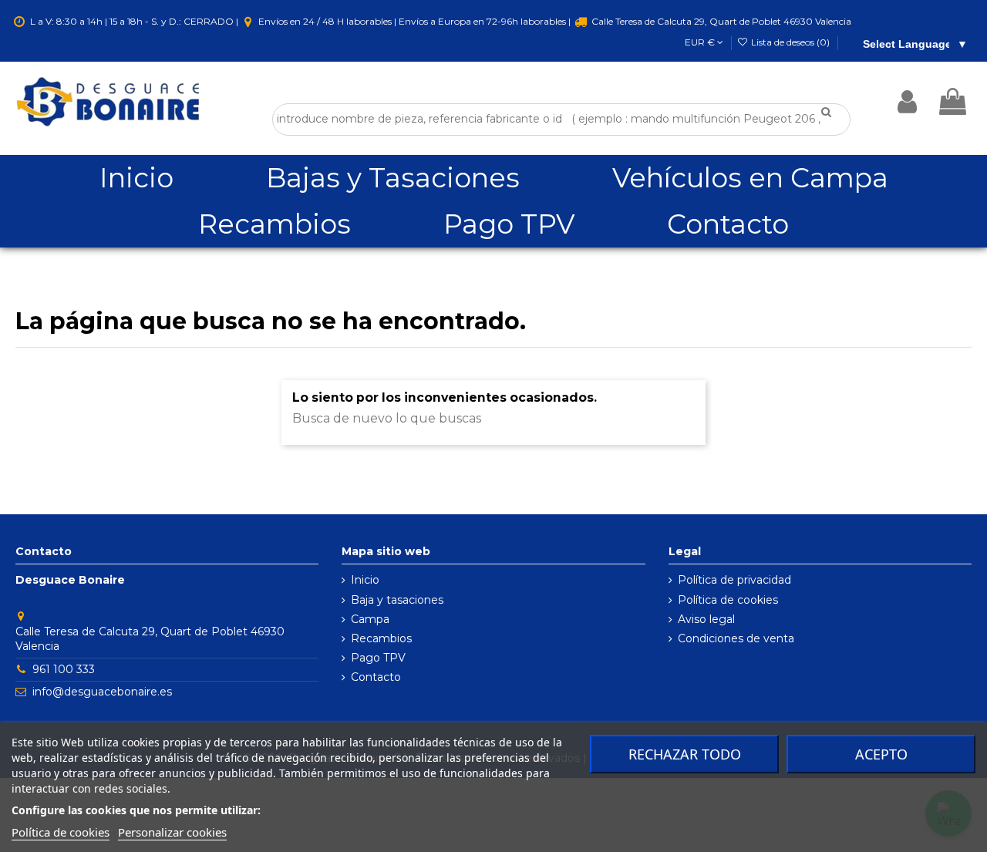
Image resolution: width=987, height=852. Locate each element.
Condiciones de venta (736, 638)
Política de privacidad (734, 580)
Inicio (365, 580)
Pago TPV (378, 658)
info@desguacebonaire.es (102, 692)
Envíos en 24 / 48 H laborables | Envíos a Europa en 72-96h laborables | (414, 21)
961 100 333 (63, 669)
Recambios (381, 638)
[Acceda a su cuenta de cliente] (907, 102)
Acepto (881, 754)
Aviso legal (706, 619)
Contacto (376, 677)
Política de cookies (728, 600)
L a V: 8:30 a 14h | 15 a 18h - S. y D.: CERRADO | (134, 21)
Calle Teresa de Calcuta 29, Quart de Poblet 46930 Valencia (720, 21)
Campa (370, 619)
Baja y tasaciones (397, 600)
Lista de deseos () (790, 42)
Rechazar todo (684, 754)
